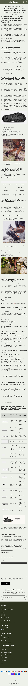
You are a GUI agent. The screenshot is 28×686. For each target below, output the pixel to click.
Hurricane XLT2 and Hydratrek (18, 89)
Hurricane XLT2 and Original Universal (14, 52)
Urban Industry (15, 678)
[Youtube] (14, 684)
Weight (4, 490)
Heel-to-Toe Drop (5, 441)
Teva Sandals (4, 24)
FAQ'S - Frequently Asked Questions (9, 658)
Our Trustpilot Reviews (6, 654)
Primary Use (5, 421)
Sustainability (5, 504)
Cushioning (5, 429)
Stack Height (5, 436)
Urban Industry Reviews (6, 652)
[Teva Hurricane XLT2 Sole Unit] (14, 117)
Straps (4, 484)
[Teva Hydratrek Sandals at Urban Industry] (14, 232)
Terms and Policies (14, 680)
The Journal (3, 649)
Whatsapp (5, 629)
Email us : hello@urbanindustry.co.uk (9, 627)
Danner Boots (14, 292)
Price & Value (5, 509)
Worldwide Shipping (5, 638)
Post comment (5, 583)
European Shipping (5, 637)
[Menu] (1, 2)
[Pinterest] (19, 684)
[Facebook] (9, 684)
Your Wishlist (4, 651)
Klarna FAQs (3, 660)
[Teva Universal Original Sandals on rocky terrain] (14, 150)
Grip (3, 455)
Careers (2, 655)
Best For (4, 496)
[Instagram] (11, 684)
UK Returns (3, 640)
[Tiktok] (16, 684)
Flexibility (4, 476)
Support (4, 461)
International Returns (6, 642)
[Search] (4, 2)
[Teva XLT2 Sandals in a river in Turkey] (14, 265)
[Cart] (26, 2)
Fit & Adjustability (5, 469)
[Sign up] (24, 597)
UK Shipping (3, 635)
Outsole (4, 447)
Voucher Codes (4, 657)
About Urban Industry (6, 647)
